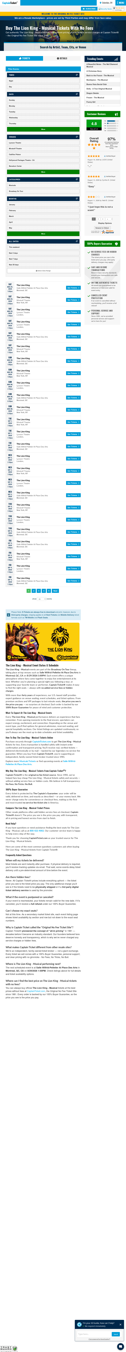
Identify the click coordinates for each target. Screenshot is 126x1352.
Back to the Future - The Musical (100, 75)
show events (42, 599)
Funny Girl (91, 102)
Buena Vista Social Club (97, 84)
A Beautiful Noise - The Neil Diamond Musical (102, 65)
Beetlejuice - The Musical (97, 80)
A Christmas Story (94, 71)
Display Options (105, 223)
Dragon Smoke (93, 93)
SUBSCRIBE (90, 8)
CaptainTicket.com (41, 742)
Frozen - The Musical (95, 97)
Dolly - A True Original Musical (99, 88)
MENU (121, 2)
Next (55, 590)
